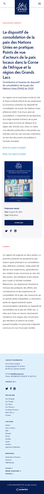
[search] (4, 3)
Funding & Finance (12, 410)
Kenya (7, 436)
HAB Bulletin (9, 463)
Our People (9, 402)
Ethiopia (8, 433)
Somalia (8, 439)
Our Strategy (9, 399)
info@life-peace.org (17, 374)
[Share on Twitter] (6, 231)
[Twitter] (7, 389)
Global (7, 425)
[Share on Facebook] (11, 231)
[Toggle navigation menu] (39, 4)
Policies (8, 474)
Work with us (9, 413)
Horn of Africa (10, 428)
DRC (7, 431)
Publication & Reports (12, 457)
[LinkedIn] (14, 389)
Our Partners (9, 407)
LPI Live (8, 468)
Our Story (8, 404)
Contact (8, 415)
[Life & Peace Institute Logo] (22, 7)
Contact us (9, 382)
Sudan (7, 442)
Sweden (8, 444)
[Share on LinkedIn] (15, 231)
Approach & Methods (12, 447)
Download (19, 222)
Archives (8, 460)
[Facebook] (11, 388)
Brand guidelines (12, 471)
